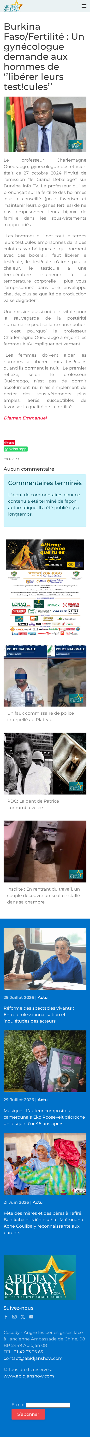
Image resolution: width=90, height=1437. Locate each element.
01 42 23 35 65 (28, 1352)
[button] (84, 6)
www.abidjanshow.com (29, 1376)
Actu (43, 997)
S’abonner (28, 1414)
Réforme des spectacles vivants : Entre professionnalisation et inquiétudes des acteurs (39, 1015)
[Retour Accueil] (13, 6)
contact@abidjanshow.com (33, 1358)
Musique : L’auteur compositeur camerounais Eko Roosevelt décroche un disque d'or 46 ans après (44, 1117)
